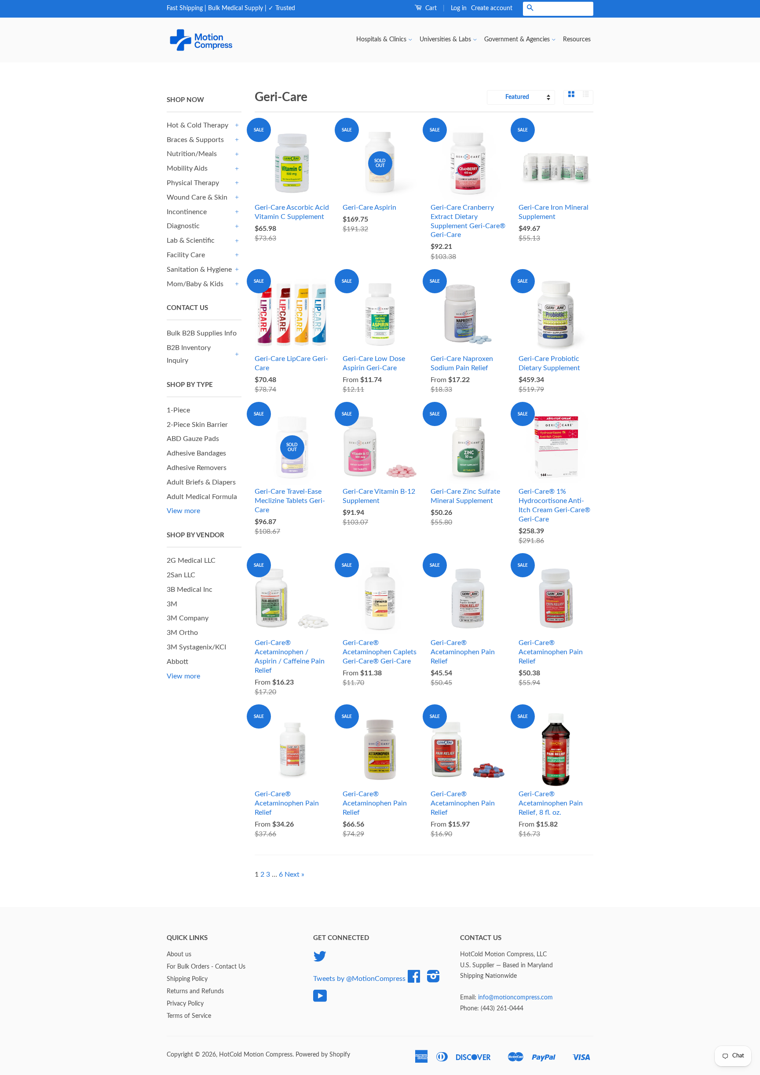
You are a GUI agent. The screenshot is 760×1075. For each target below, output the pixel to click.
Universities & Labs (446, 39)
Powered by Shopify (323, 1055)
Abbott (177, 661)
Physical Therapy (193, 182)
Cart (430, 8)
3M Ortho (182, 632)
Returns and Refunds (195, 991)
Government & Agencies (518, 39)
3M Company (187, 618)
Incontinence (187, 211)
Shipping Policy (187, 979)
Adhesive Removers (197, 467)
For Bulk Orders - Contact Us (206, 967)
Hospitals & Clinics (382, 39)
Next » (294, 874)
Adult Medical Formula (202, 496)
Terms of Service (189, 1016)
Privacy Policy (185, 1004)
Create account (491, 8)
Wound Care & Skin (197, 197)
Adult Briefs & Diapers (201, 482)
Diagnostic (183, 226)
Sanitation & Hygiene (199, 269)
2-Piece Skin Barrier (197, 424)
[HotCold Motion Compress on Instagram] (433, 980)
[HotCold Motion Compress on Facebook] (413, 980)
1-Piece (178, 410)
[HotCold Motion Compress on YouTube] (320, 999)
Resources (577, 39)
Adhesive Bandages (196, 453)
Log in (459, 8)
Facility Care (186, 255)
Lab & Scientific (191, 240)
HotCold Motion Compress (255, 1055)
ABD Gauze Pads (193, 438)
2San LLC (181, 575)
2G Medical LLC (191, 560)
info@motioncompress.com (515, 998)
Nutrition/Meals (192, 153)
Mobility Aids (187, 168)
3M (172, 604)
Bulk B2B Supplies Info (202, 333)
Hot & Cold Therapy (197, 125)
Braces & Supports (195, 139)
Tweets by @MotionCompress (359, 978)
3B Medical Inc (189, 589)
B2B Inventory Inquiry (189, 354)
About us (179, 954)
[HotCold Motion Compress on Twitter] (319, 960)
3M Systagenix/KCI (196, 647)
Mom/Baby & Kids (195, 284)
